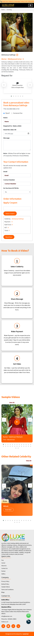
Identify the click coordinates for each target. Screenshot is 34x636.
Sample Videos (5, 587)
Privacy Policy (5, 581)
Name (5, 118)
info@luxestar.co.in (6, 616)
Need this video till (9, 130)
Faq (2, 560)
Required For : (12, 126)
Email (5, 171)
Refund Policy (5, 584)
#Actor (4, 59)
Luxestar (26, 634)
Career (3, 563)
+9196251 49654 (11, 619)
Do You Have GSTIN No (11, 188)
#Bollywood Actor (15, 59)
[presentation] (4, 85)
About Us (4, 565)
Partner (3, 571)
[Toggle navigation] (30, 5)
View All (11, 402)
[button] (11, 96)
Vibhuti (5, 506)
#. (23, 59)
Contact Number (9, 180)
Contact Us (4, 568)
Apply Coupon (10, 213)
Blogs (3, 592)
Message (6, 138)
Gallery (3, 574)
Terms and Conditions (7, 589)
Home (3, 9)
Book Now (9, 237)
